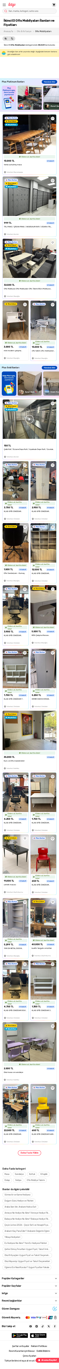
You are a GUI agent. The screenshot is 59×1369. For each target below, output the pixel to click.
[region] (30, 97)
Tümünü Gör (49, 82)
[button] (4, 5)
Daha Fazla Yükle (29, 1153)
